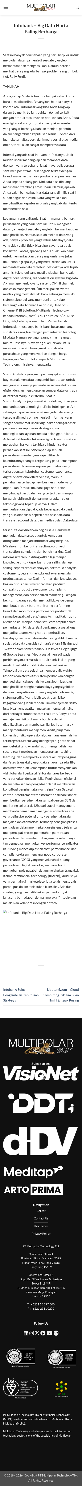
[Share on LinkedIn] (60, 972)
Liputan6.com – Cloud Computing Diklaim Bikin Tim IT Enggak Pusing (61, 994)
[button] (5, 7)
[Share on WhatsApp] (22, 972)
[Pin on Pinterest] (52, 972)
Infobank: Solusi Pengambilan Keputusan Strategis (21, 994)
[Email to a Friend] (44, 972)
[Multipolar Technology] (41, 7)
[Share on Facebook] (29, 972)
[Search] (77, 7)
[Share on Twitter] (37, 972)
